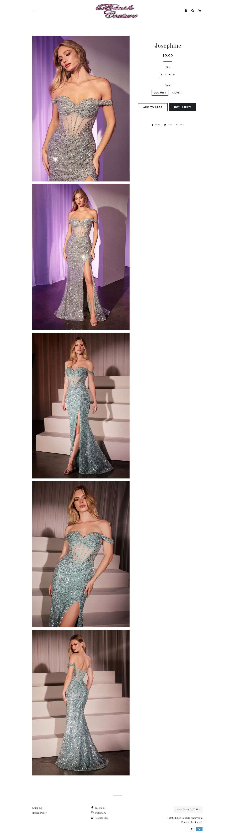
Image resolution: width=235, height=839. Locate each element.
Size (168, 67)
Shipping (37, 807)
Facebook (99, 807)
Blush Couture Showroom (189, 817)
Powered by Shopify (192, 822)
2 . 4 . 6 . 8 (168, 74)
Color (168, 85)
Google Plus (101, 817)
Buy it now (182, 107)
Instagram (100, 812)
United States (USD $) (186, 809)
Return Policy (39, 812)
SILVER (177, 92)
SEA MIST (160, 92)
